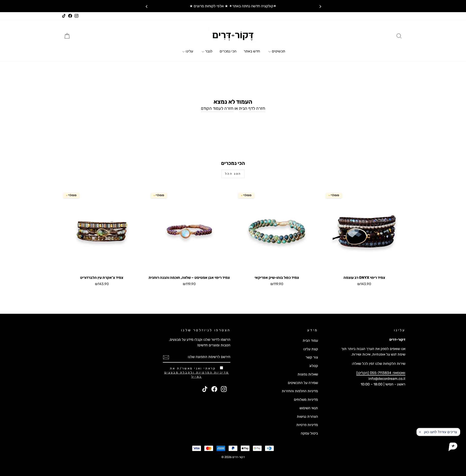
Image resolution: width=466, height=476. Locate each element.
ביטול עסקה (309, 433)
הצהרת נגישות (307, 416)
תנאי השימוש (309, 408)
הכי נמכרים (228, 51)
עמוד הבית (310, 340)
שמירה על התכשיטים (303, 383)
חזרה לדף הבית (252, 108)
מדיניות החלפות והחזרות (300, 391)
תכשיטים (278, 51)
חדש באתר (252, 51)
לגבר (208, 51)
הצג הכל (233, 173)
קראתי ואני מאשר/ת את (196, 372)
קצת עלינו (310, 349)
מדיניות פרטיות (307, 425)
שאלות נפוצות (308, 374)
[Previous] (146, 6)
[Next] (319, 6)
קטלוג (313, 366)
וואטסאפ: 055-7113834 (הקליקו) (380, 373)
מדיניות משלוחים (306, 399)
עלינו (189, 51)
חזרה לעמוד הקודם (217, 108)
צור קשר (312, 357)
